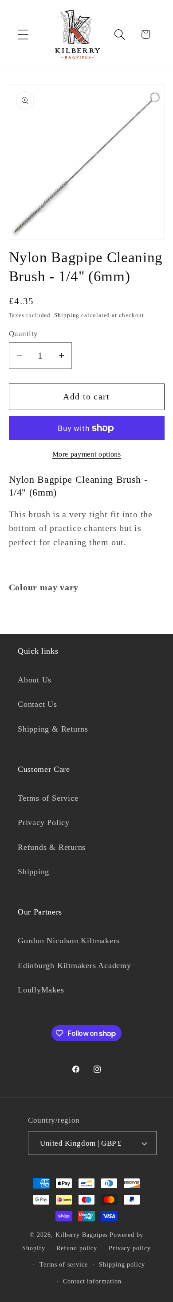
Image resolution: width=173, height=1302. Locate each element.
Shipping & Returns (53, 729)
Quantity (23, 333)
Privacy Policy (44, 822)
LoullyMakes (41, 989)
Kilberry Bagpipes (81, 1234)
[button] (22, 34)
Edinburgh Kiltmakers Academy (74, 965)
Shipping (66, 315)
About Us (34, 679)
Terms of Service (48, 798)
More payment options (86, 454)
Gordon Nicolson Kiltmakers (69, 940)
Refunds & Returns (52, 847)
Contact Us (37, 704)
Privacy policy (130, 1248)
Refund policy (76, 1248)
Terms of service (63, 1264)
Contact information (92, 1281)
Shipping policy (122, 1264)
